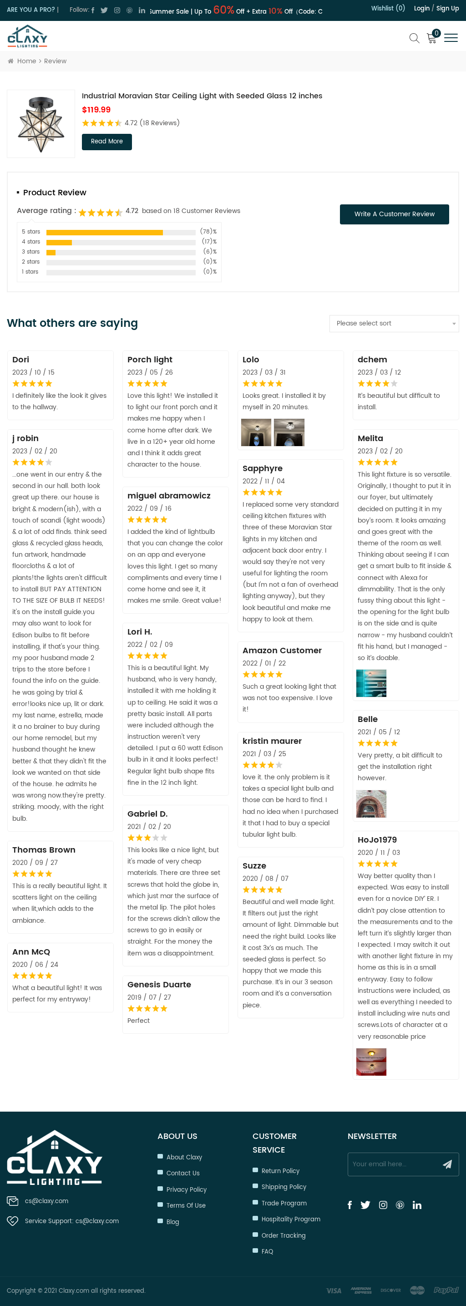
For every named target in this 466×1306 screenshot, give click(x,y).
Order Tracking (284, 1236)
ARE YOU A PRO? (31, 10)
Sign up (447, 9)
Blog (173, 1222)
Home (26, 61)
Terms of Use (186, 1206)
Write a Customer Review (395, 214)
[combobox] (394, 323)
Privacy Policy (187, 1190)
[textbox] (394, 323)
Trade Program (284, 1204)
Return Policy (280, 1171)
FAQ (267, 1252)
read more (107, 142)
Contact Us (183, 1174)
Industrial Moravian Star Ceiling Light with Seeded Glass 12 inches (202, 96)
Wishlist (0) (388, 9)
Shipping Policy (284, 1187)
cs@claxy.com (46, 1201)
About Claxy (184, 1158)
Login (422, 9)
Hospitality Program (291, 1220)
